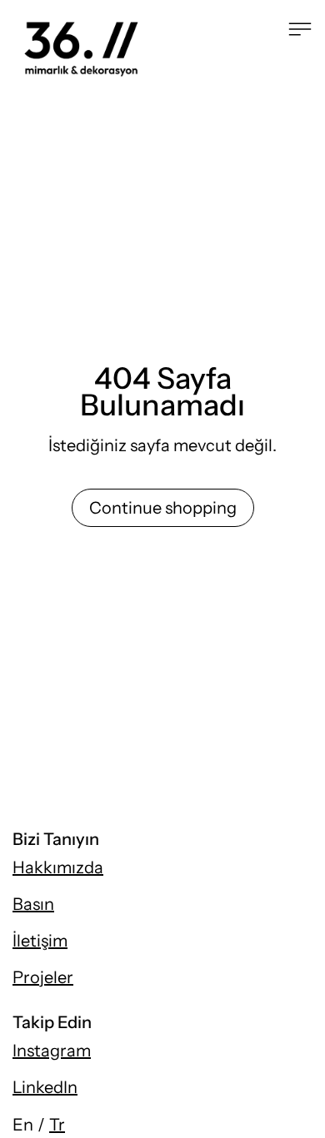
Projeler (42, 977)
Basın (33, 904)
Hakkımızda (57, 867)
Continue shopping (163, 508)
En (22, 1125)
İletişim (40, 941)
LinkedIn (45, 1087)
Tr (57, 1125)
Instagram (51, 1051)
